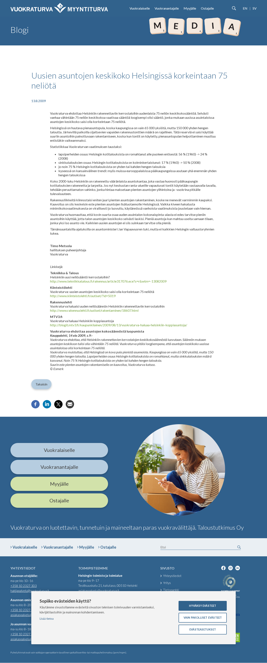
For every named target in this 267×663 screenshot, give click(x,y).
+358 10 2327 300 (23, 610)
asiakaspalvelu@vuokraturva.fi (30, 615)
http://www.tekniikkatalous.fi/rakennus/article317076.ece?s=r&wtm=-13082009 (108, 281)
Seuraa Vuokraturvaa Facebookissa (223, 568)
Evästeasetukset (202, 629)
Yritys (167, 583)
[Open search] (234, 8)
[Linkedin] (47, 407)
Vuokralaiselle (140, 8)
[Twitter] (58, 407)
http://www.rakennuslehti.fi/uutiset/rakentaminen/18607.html (94, 310)
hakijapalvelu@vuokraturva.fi (29, 591)
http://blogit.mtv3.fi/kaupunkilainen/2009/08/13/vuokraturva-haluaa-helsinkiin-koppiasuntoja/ (118, 325)
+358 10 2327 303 (23, 586)
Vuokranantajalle (167, 8)
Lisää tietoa (47, 618)
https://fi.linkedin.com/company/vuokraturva (237, 568)
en (245, 8)
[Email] (70, 407)
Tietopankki (171, 590)
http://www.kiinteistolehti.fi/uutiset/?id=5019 (83, 296)
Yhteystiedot (172, 576)
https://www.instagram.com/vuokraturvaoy (230, 568)
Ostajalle (207, 8)
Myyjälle (190, 8)
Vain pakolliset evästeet (203, 617)
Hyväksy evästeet (202, 605)
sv (255, 8)
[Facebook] (35, 407)
